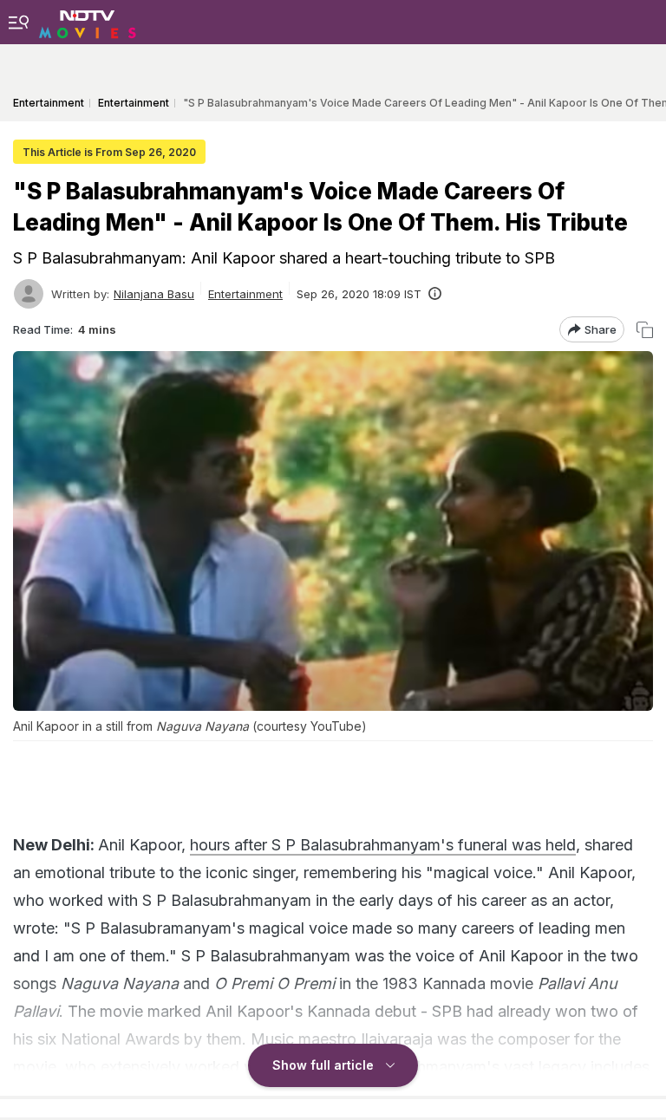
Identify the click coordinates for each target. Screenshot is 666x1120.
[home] (87, 21)
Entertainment (245, 294)
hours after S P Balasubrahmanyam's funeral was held (383, 845)
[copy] (645, 330)
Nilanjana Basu (154, 294)
